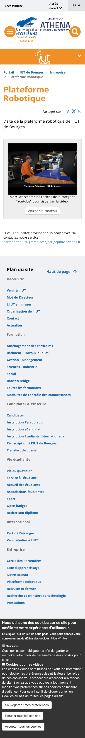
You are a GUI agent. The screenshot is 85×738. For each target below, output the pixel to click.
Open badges (17, 505)
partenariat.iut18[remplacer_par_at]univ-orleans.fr (41, 242)
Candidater (15, 415)
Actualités (14, 325)
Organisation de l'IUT (23, 311)
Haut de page (58, 271)
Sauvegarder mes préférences (27, 705)
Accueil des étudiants (23, 485)
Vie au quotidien (19, 471)
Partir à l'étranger (20, 533)
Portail (8, 72)
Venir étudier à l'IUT (22, 540)
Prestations (16, 602)
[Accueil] (26, 26)
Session (12, 646)
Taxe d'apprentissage (23, 568)
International (18, 522)
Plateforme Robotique (24, 581)
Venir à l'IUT (16, 290)
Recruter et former (21, 588)
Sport (11, 499)
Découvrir (15, 279)
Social (11, 374)
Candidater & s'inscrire (26, 404)
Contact (13, 318)
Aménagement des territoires (30, 346)
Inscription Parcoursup (25, 422)
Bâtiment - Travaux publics (28, 353)
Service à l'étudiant (21, 478)
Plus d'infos (59, 638)
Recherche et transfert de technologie (36, 595)
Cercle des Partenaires (24, 561)
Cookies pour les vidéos (25, 664)
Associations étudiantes (25, 492)
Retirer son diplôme (22, 512)
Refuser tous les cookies (22, 715)
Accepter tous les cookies (23, 726)
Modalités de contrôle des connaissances (39, 395)
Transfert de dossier (22, 450)
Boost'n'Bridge (18, 381)
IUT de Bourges (32, 72)
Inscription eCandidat (24, 429)
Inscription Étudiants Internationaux (35, 436)
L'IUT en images (19, 304)
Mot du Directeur (20, 297)
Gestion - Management (24, 360)
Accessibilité (14, 6)
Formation (16, 334)
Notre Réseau (17, 574)
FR (75, 5)
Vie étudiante (18, 459)
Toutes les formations (24, 388)
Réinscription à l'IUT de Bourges (32, 443)
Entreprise (57, 72)
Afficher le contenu (42, 211)
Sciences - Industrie (22, 367)
